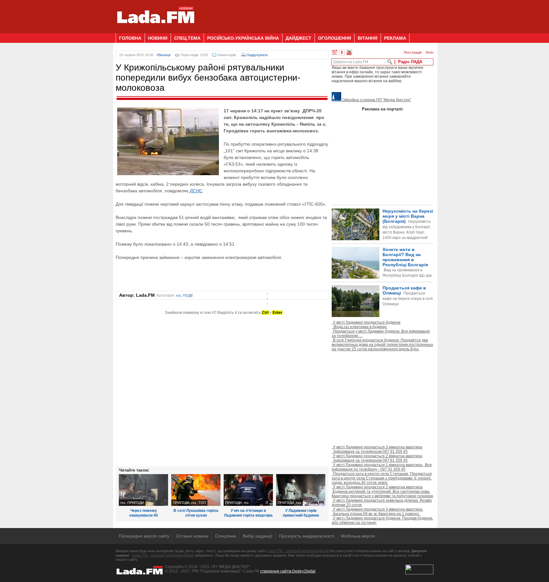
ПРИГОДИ (135, 503)
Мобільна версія (358, 536)
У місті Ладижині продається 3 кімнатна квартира (377, 449)
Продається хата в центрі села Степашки (382, 478)
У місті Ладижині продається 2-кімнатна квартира (382, 491)
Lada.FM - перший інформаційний (162, 555)
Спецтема (225, 536)
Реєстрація (413, 52)
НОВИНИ (157, 38)
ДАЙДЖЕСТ (298, 38)
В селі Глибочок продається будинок (382, 344)
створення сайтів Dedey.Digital (287, 571)
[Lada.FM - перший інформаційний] (155, 31)
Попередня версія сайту (144, 536)
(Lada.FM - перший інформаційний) (298, 551)
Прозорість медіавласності (306, 536)
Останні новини (192, 536)
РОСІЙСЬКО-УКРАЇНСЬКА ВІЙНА (243, 38)
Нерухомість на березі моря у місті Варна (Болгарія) (408, 229)
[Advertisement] (317, 14)
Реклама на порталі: (382, 109)
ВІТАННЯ (367, 38)
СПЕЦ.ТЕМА (187, 38)
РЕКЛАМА (395, 38)
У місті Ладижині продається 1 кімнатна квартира (382, 467)
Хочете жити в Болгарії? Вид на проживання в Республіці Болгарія (382, 273)
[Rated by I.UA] (419, 573)
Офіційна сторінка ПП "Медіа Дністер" (376, 100)
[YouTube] (349, 52)
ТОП (202, 503)
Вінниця (164, 55)
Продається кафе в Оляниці (408, 295)
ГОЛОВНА (130, 38)
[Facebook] (342, 52)
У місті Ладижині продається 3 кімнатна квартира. (377, 511)
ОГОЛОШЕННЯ (334, 38)
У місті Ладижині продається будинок (366, 324)
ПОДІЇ (188, 295)
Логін (429, 52)
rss (178, 295)
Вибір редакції (257, 536)
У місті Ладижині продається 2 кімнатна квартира (377, 458)
